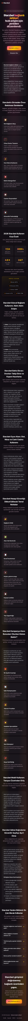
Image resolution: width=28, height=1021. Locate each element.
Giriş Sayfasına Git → (14, 1001)
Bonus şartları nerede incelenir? (13, 956)
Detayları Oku (14, 53)
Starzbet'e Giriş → (14, 48)
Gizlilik (4, 1018)
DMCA (13, 1018)
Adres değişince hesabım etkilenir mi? (11, 934)
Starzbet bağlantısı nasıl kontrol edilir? (13, 927)
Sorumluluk (19, 1018)
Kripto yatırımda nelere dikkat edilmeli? (12, 949)
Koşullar (9, 1018)
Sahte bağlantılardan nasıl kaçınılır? (11, 962)
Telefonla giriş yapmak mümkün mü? (13, 942)
